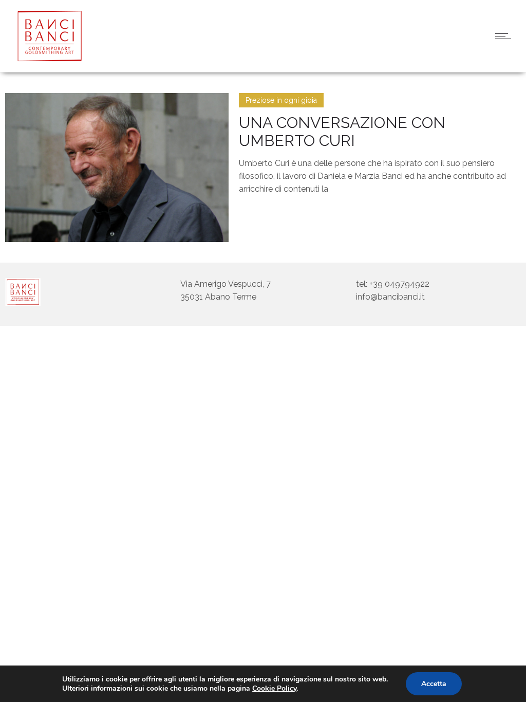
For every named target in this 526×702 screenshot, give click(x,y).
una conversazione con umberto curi (342, 132)
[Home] (46, 59)
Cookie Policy (274, 688)
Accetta (433, 684)
